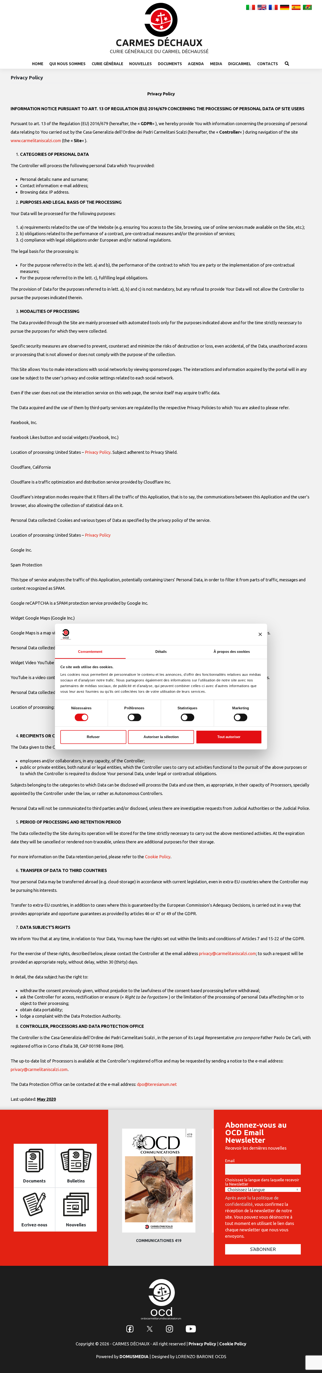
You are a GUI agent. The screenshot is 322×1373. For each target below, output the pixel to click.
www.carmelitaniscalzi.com (36, 140)
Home (37, 64)
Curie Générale (107, 64)
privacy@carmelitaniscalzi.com (227, 953)
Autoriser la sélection (161, 737)
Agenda (196, 64)
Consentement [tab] (90, 652)
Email (230, 1161)
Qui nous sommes (67, 64)
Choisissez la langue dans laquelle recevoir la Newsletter (262, 1182)
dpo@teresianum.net (157, 1084)
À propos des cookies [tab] (232, 652)
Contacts (267, 64)
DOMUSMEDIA (134, 1356)
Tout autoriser (228, 737)
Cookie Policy (157, 856)
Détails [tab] (161, 652)
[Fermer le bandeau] (260, 634)
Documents (170, 64)
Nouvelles (140, 64)
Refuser (93, 737)
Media (216, 64)
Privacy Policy (98, 452)
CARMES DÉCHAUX (159, 42)
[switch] (134, 717)
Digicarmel (239, 64)
